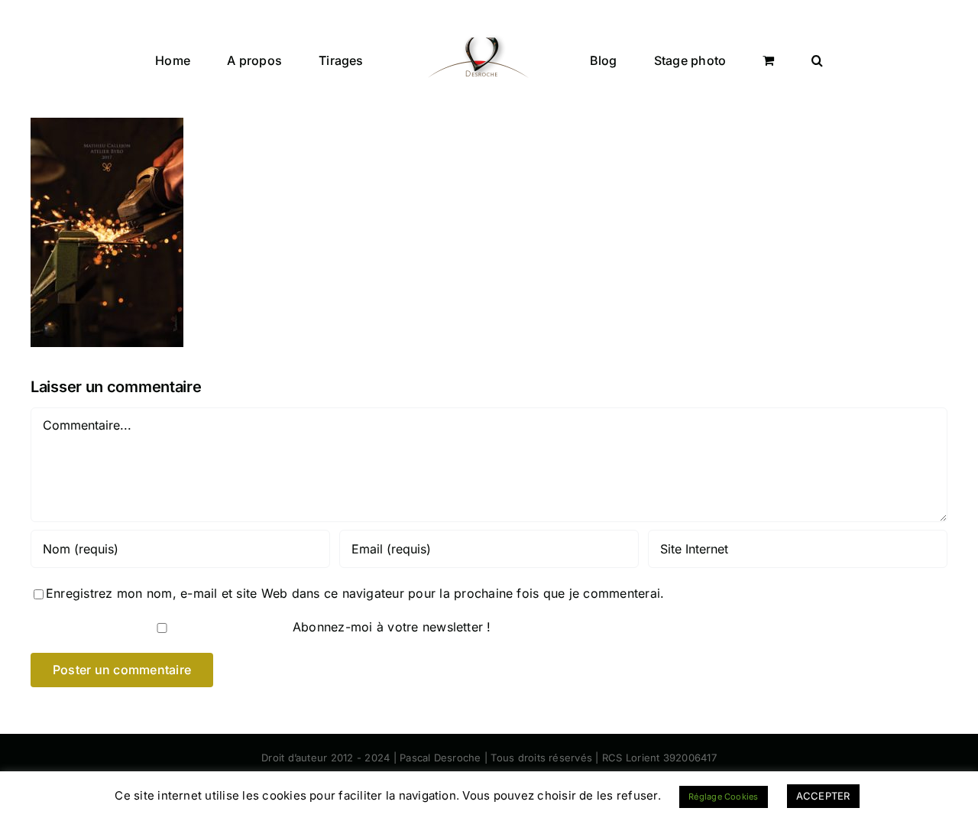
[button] (746, 59)
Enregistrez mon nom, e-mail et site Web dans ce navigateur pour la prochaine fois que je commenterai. (355, 593)
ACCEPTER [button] (823, 796)
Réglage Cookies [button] (723, 796)
